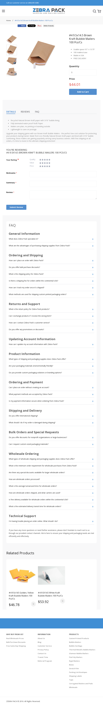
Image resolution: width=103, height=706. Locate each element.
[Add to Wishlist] (15, 587)
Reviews (25, 111)
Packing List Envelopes (78, 672)
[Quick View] (27, 586)
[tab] (51, 239)
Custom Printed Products (79, 638)
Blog (39, 642)
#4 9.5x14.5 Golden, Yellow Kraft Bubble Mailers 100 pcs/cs (21, 595)
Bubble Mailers (75, 642)
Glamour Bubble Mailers (78, 653)
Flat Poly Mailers (75, 657)
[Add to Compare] (21, 587)
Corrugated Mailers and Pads (81, 683)
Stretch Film (74, 668)
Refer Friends (49, 26)
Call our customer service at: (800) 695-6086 (22, 3)
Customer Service (45, 646)
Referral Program (45, 661)
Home (8, 20)
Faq (37, 111)
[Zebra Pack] (49, 12)
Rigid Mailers (74, 661)
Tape (71, 680)
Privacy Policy (43, 650)
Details (11, 111)
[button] (11, 38)
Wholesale (73, 687)
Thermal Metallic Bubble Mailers (82, 650)
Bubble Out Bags (75, 646)
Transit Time (43, 657)
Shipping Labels (75, 676)
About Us (41, 638)
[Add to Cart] (33, 604)
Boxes (71, 665)
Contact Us (42, 653)
